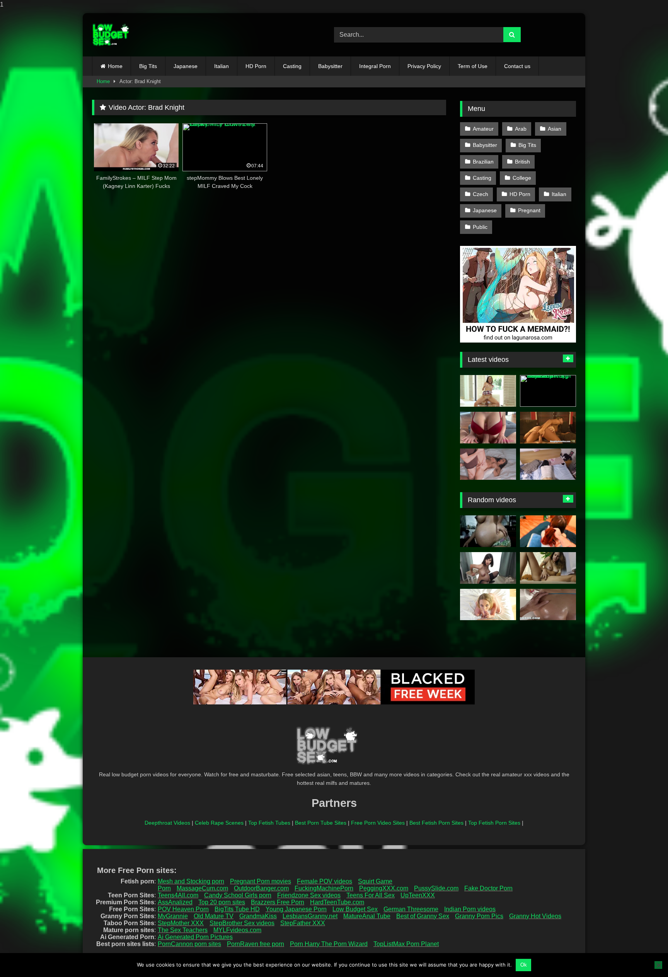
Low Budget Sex (355, 909)
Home (115, 66)
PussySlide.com (436, 888)
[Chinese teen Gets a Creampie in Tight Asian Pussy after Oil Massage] (548, 464)
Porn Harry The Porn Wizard (329, 944)
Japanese (186, 66)
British (522, 162)
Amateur (483, 129)
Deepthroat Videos (167, 823)
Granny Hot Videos (535, 916)
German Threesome (410, 909)
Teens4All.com (178, 895)
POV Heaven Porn (183, 909)
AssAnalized (175, 902)
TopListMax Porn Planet (406, 944)
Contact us (517, 66)
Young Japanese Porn (296, 909)
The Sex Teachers (183, 930)
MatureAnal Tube (366, 916)
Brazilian (483, 162)
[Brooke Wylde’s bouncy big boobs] (488, 605)
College (522, 178)
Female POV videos (324, 881)
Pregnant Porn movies (260, 881)
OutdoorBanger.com (261, 888)
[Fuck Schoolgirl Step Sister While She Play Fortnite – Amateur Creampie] (548, 531)
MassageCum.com (202, 888)
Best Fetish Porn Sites (436, 823)
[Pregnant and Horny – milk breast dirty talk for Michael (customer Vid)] (488, 568)
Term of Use (472, 66)
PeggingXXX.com (383, 888)
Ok (523, 965)
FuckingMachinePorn (324, 888)
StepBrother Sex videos (242, 923)
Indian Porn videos (470, 909)
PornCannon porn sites (189, 944)
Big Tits (148, 66)
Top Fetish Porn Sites (494, 823)
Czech (480, 194)
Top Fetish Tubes (269, 823)
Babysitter (330, 66)
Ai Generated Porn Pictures (195, 937)
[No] (658, 965)
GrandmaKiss (258, 916)
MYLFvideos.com (237, 930)
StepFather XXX (302, 923)
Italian (221, 66)
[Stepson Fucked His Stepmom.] (488, 464)
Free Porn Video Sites (378, 823)
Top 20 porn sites (221, 902)
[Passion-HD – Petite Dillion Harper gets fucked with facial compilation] (488, 391)
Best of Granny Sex (422, 916)
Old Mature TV (213, 916)
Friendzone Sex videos (309, 895)
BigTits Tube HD (237, 909)
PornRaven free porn (255, 944)
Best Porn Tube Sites (320, 823)
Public (480, 227)
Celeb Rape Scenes (219, 823)
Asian (554, 129)
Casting (292, 66)
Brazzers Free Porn (277, 902)
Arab (521, 129)
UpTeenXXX (417, 895)
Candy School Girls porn (237, 895)
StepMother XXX (181, 923)
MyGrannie (173, 916)
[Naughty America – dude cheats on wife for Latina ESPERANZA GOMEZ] (548, 427)
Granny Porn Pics (479, 916)
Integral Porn (375, 66)
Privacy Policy (424, 66)
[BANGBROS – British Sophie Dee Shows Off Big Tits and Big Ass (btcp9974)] (548, 605)
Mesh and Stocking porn (191, 881)
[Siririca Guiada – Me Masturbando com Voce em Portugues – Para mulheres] (548, 568)
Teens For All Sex (370, 895)
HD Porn (255, 66)
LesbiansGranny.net (310, 916)
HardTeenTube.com (337, 902)
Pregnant (529, 210)
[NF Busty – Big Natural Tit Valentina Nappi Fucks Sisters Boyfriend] (548, 391)
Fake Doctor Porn (488, 888)
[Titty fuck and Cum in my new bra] (488, 427)
